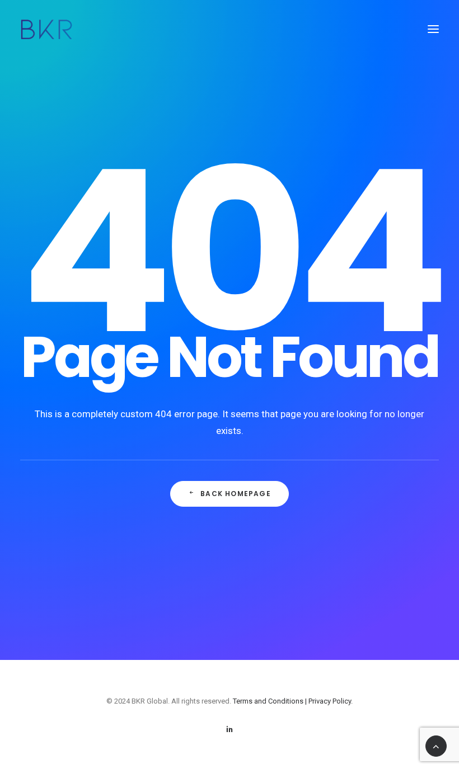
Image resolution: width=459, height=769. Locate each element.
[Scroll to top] (436, 745)
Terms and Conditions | (270, 701)
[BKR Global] (46, 29)
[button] (433, 29)
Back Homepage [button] (235, 493)
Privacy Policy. (330, 701)
